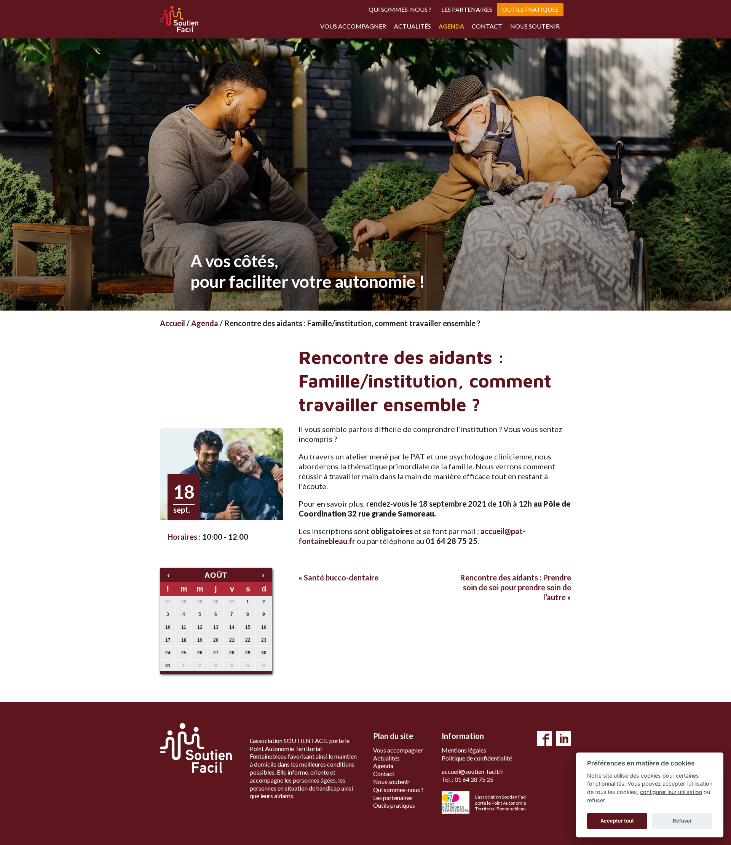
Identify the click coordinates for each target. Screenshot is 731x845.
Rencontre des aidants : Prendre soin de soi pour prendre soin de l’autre (515, 587)
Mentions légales (464, 750)
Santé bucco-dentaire (341, 577)
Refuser (682, 821)
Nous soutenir (535, 26)
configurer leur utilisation (671, 792)
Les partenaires (466, 9)
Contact (487, 26)
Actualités (412, 26)
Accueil (172, 323)
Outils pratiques (530, 9)
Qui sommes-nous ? (400, 9)
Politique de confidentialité (477, 758)
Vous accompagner (353, 26)
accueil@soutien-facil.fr (473, 771)
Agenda (451, 26)
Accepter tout (617, 821)
